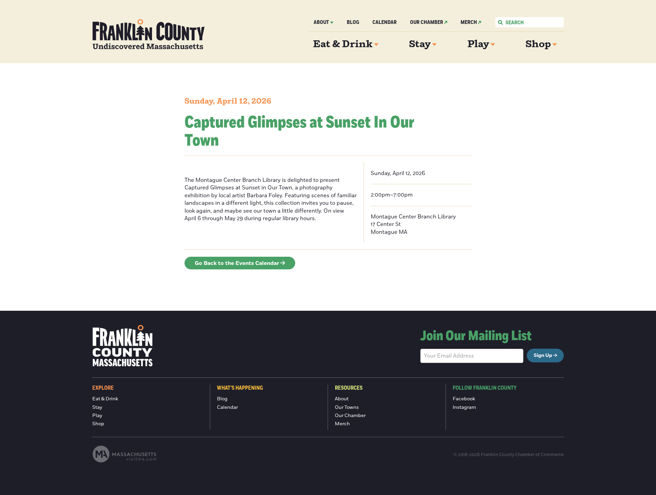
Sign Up (543, 355)
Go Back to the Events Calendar (237, 263)
